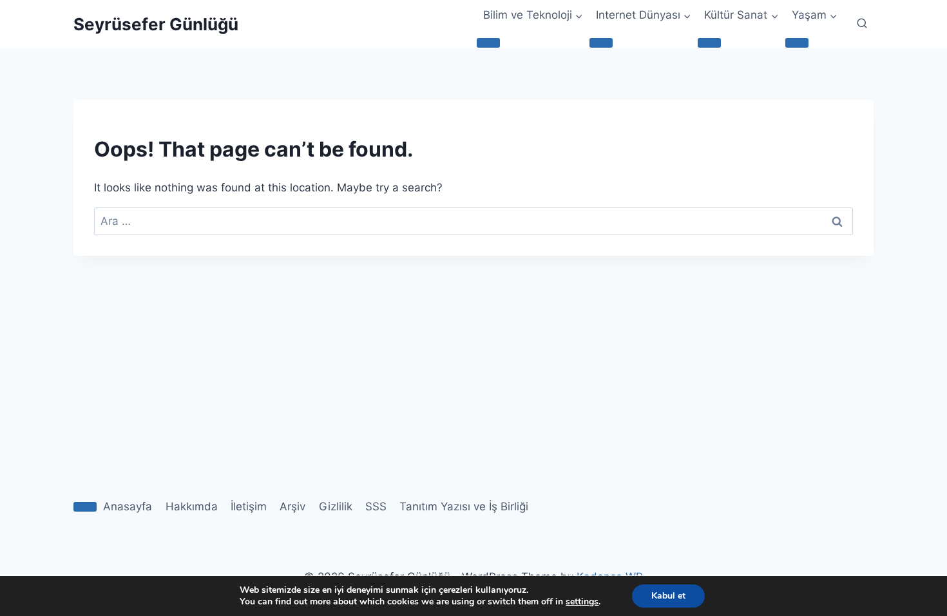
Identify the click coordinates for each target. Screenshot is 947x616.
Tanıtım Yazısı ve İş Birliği (463, 506)
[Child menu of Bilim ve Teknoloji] (488, 42)
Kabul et (668, 596)
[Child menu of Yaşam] (796, 42)
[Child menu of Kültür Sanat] (709, 42)
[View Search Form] (862, 23)
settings (582, 602)
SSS (376, 506)
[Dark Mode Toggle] (85, 506)
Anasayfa (127, 506)
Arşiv (292, 506)
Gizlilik (335, 506)
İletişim (249, 506)
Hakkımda (192, 506)
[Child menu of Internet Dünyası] (601, 42)
